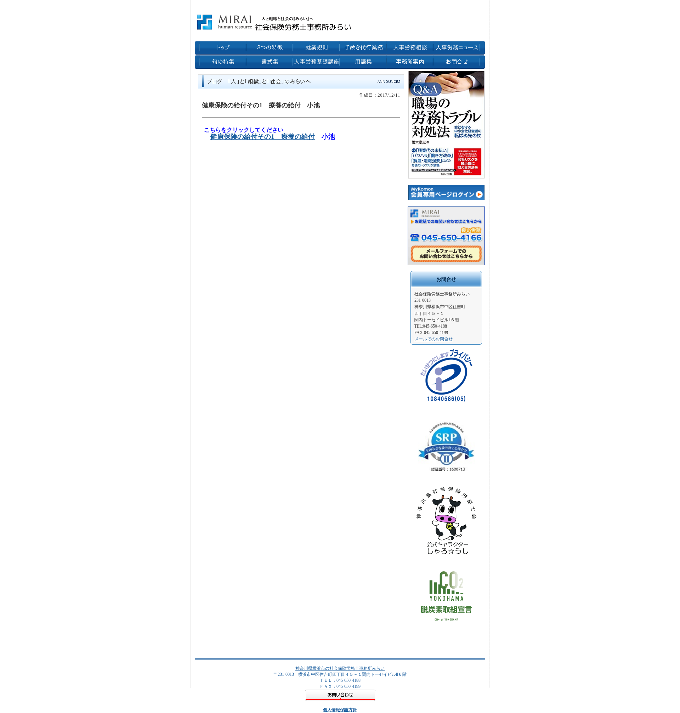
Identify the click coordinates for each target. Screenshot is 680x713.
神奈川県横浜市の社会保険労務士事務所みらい (340, 668)
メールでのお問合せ (433, 338)
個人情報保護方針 (340, 709)
